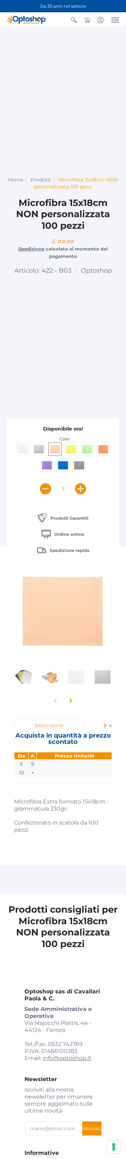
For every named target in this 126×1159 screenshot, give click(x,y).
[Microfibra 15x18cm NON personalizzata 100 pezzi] (23, 676)
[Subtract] (45, 488)
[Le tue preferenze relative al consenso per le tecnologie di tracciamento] (113, 1146)
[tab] (49, 725)
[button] (73, 19)
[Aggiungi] (80, 488)
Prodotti (40, 179)
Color (64, 439)
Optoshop (96, 270)
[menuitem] (73, 19)
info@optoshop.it (67, 1058)
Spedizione (31, 249)
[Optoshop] (26, 19)
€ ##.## (63, 241)
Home (15, 179)
